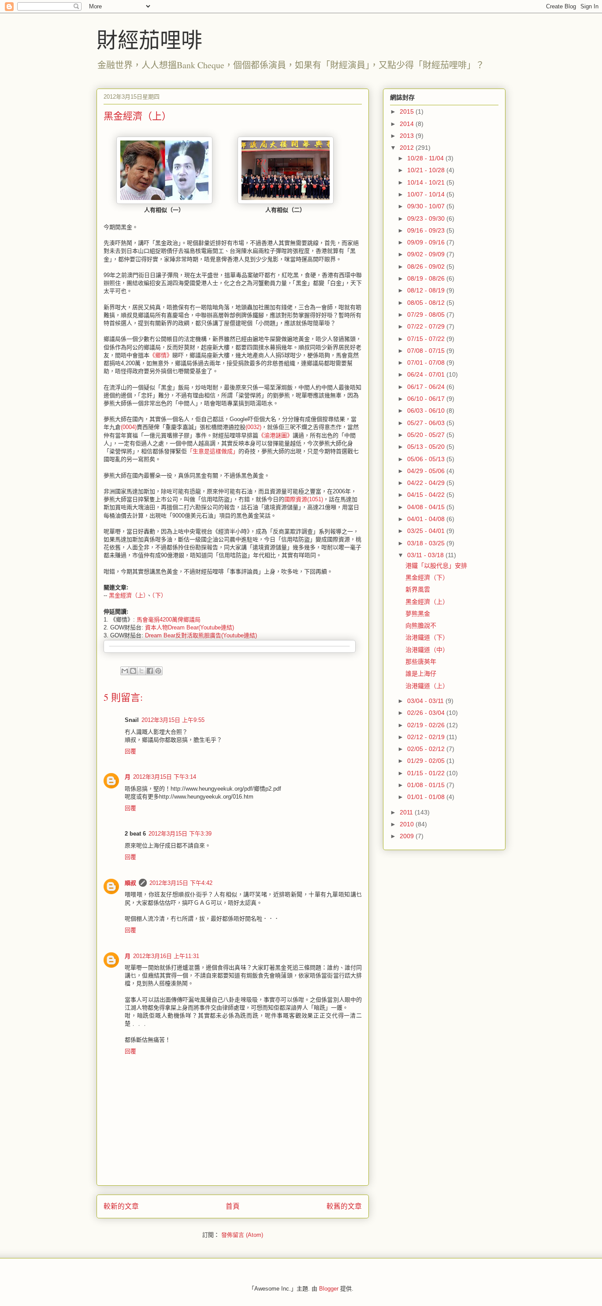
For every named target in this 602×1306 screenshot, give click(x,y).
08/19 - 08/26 (426, 278)
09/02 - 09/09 (426, 254)
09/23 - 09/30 (426, 218)
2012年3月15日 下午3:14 (164, 776)
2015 (408, 111)
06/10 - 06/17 (426, 398)
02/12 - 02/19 (426, 736)
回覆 (130, 751)
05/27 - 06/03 (426, 422)
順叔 (130, 883)
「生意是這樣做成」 (212, 451)
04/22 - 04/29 (426, 482)
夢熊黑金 (417, 613)
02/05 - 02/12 (426, 748)
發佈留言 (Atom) (242, 1235)
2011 (407, 812)
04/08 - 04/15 (426, 507)
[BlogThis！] (133, 670)
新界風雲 (417, 589)
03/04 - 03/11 (426, 700)
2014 (408, 123)
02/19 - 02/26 (426, 725)
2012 (408, 147)
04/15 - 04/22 (426, 494)
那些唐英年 (420, 661)
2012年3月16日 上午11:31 (166, 956)
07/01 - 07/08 (426, 362)
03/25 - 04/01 (426, 530)
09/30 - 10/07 (426, 206)
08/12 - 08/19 (426, 290)
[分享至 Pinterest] (158, 670)
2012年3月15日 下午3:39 (180, 833)
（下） (159, 595)
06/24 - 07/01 (426, 374)
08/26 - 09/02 (426, 266)
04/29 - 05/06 (426, 470)
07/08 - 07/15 (426, 350)
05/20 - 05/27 (426, 434)
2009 (408, 836)
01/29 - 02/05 (426, 760)
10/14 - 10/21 (426, 182)
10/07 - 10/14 (426, 194)
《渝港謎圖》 (275, 435)
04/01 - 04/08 (426, 518)
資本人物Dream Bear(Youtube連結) (189, 627)
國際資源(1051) (303, 499)
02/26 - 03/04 (426, 712)
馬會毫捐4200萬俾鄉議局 (169, 619)
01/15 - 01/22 (426, 773)
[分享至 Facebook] (149, 670)
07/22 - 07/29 (426, 326)
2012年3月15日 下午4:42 (180, 883)
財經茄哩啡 (149, 39)
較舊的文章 (344, 1206)
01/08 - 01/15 (426, 784)
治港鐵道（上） (427, 685)
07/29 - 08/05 (426, 314)
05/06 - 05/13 (426, 458)
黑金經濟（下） (427, 577)
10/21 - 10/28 (426, 170)
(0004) (129, 427)
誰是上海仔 (420, 673)
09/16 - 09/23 (426, 230)
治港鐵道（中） (427, 649)
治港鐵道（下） (427, 637)
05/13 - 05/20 (426, 446)
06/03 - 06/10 (426, 410)
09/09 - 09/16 (426, 242)
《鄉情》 (160, 355)
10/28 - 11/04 (426, 158)
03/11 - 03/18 (426, 555)
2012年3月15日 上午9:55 (172, 720)
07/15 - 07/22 (426, 338)
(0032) (253, 427)
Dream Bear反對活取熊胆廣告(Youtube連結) (201, 635)
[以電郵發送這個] (124, 670)
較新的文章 (121, 1206)
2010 (408, 824)
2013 (408, 135)
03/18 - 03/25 (426, 543)
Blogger (328, 1288)
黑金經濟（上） (127, 595)
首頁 (233, 1206)
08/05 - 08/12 (426, 302)
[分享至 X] (141, 670)
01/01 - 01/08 (426, 796)
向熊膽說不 (420, 625)
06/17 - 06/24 (426, 386)
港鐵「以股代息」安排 (436, 565)
